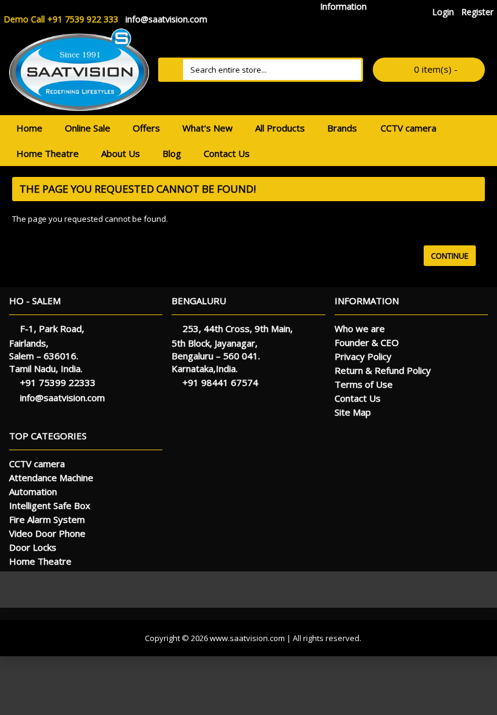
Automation (33, 491)
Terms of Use (364, 384)
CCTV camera (37, 463)
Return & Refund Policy (383, 370)
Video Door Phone (47, 533)
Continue (450, 255)
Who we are (360, 328)
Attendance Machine (51, 477)
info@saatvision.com (62, 397)
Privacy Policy (363, 356)
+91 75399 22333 (58, 382)
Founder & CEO (367, 342)
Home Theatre (40, 561)
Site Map (353, 412)
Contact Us (358, 398)
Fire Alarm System (47, 519)
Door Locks (32, 547)
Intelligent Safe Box (49, 505)
